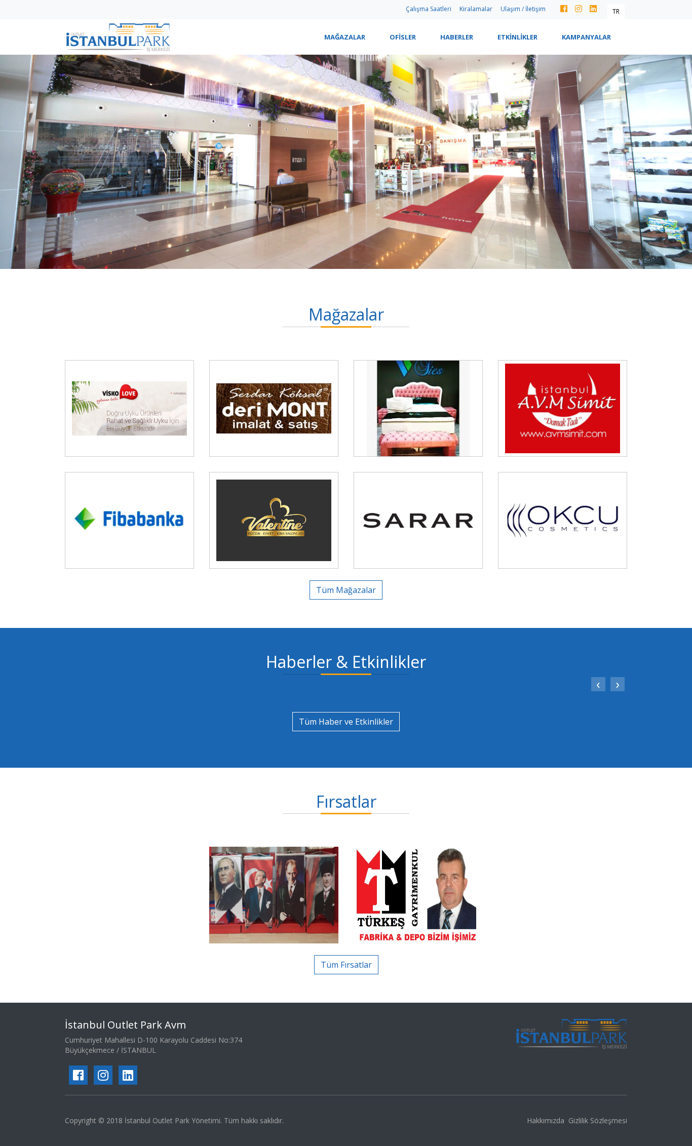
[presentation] (598, 684)
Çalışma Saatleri (428, 9)
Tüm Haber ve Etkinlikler (346, 721)
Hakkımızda (545, 1120)
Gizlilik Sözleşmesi (597, 1120)
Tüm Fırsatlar (346, 964)
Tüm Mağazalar (346, 590)
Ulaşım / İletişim (523, 9)
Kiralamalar (475, 9)
